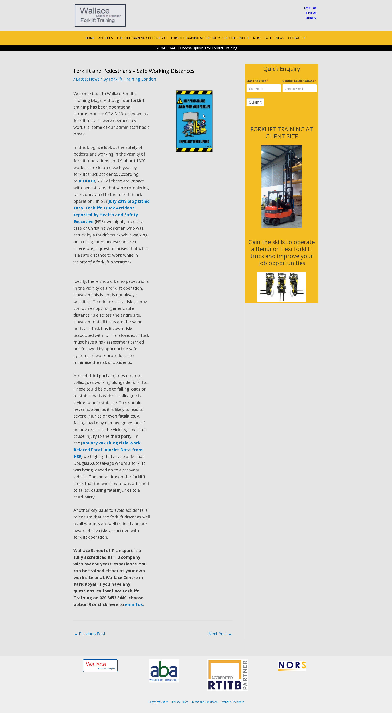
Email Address (257, 80)
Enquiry (311, 18)
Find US (311, 13)
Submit (255, 102)
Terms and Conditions (204, 702)
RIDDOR (87, 181)
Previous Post (89, 633)
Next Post (220, 633)
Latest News (88, 79)
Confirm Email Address (299, 80)
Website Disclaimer (233, 702)
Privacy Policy (180, 702)
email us (134, 604)
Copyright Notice (158, 702)
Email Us (310, 8)
